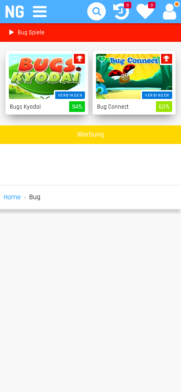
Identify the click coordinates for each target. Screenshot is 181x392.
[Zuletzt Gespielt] (121, 13)
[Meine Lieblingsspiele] (145, 12)
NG (14, 12)
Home (12, 197)
